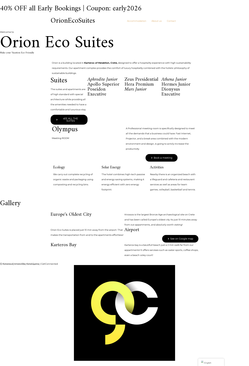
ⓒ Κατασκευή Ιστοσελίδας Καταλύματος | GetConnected (29, 264)
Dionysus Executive (170, 92)
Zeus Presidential (141, 79)
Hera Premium (139, 84)
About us (156, 21)
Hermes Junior (176, 84)
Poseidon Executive (97, 92)
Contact (171, 21)
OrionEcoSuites (73, 21)
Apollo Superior (103, 84)
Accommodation (136, 21)
